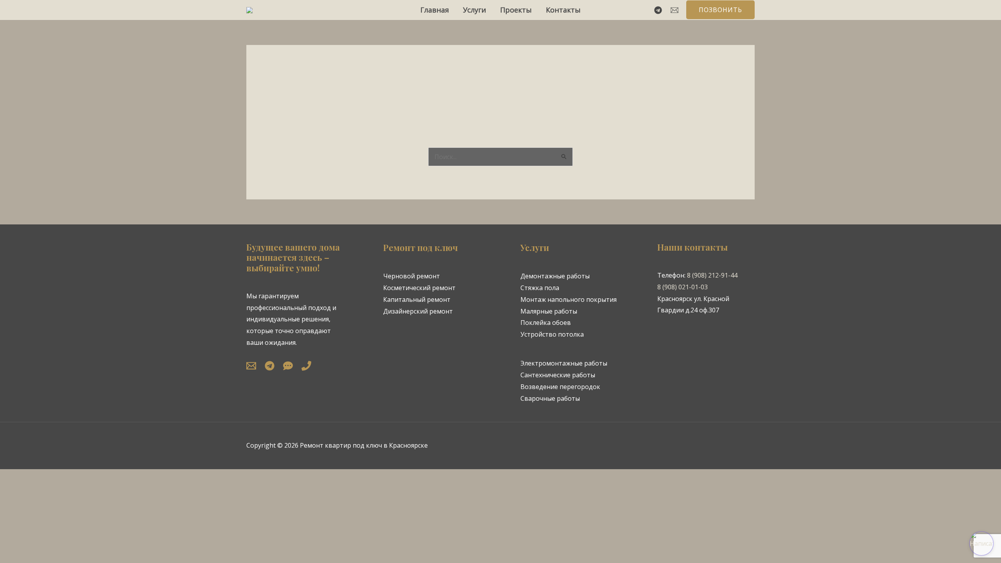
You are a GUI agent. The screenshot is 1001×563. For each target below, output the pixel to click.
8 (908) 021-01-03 (682, 287)
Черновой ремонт (411, 276)
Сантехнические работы (557, 375)
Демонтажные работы (555, 276)
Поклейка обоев (545, 322)
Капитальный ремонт (416, 299)
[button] (720, 9)
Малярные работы (548, 311)
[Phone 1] (306, 366)
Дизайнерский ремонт (418, 311)
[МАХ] (288, 366)
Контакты (563, 9)
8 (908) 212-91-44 (712, 275)
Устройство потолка (552, 334)
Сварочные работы (550, 398)
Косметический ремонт (419, 287)
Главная (434, 9)
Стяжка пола (539, 287)
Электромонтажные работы (563, 363)
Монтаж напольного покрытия (568, 299)
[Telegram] (658, 10)
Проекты (516, 9)
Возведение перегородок (560, 386)
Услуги (474, 9)
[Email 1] (674, 10)
